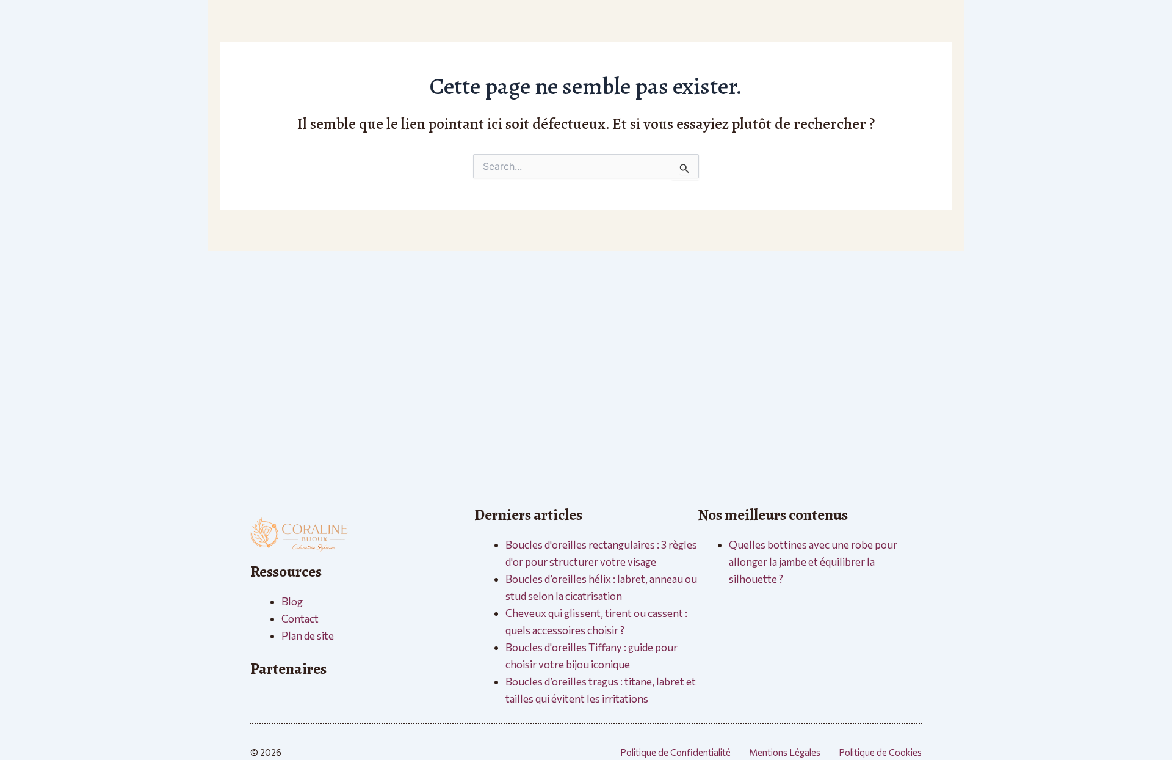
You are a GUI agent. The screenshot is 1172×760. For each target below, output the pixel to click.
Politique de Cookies (880, 752)
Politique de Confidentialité (675, 752)
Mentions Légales (784, 752)
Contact (300, 618)
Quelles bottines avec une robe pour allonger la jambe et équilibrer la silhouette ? (813, 561)
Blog (292, 601)
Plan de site (307, 635)
